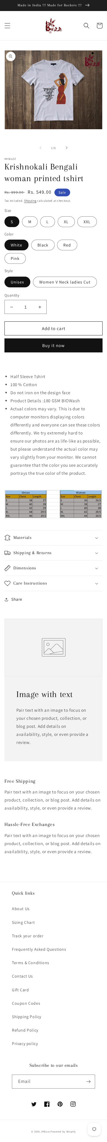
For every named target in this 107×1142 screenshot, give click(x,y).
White (16, 245)
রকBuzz (45, 1131)
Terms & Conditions (30, 962)
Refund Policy (25, 1030)
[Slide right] (66, 147)
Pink (15, 258)
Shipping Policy (26, 1016)
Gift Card (20, 989)
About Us (21, 908)
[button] (7, 25)
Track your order (28, 935)
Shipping (30, 201)
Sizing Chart (23, 922)
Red (67, 245)
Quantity (11, 295)
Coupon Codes (26, 1003)
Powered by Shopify (63, 1131)
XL (66, 221)
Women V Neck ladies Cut (65, 282)
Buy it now (53, 345)
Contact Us (22, 976)
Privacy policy (25, 1043)
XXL (87, 221)
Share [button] (16, 599)
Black (42, 245)
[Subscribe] (88, 1082)
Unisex (17, 282)
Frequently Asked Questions (39, 949)
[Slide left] (40, 147)
